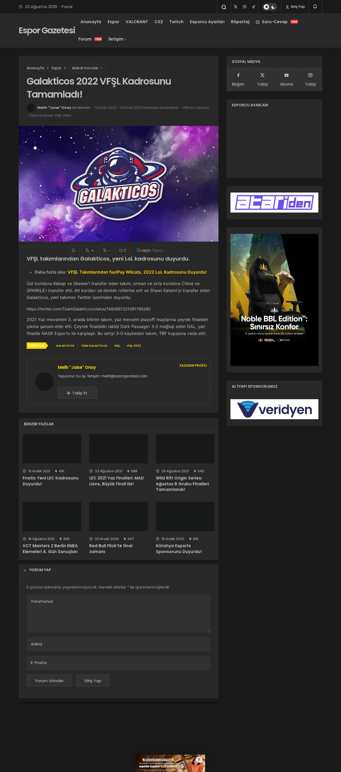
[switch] (269, 7)
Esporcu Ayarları (207, 22)
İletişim (116, 39)
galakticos (65, 346)
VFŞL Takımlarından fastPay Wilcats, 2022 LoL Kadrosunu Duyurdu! (137, 272)
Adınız (36, 644)
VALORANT (137, 22)
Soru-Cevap (279, 22)
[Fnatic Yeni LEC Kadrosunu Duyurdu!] (52, 448)
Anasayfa (90, 22)
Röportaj (240, 22)
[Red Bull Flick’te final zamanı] (118, 516)
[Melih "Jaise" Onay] (46, 381)
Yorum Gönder (49, 680)
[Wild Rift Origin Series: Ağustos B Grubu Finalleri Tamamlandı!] (185, 448)
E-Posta (39, 662)
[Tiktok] (253, 6)
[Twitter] (235, 6)
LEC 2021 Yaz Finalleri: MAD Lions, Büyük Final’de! (116, 481)
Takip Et (79, 393)
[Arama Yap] (224, 7)
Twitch (176, 22)
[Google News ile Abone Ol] (150, 250)
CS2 (159, 22)
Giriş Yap (297, 6)
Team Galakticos (94, 346)
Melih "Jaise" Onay (54, 107)
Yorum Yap (40, 570)
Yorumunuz (42, 601)
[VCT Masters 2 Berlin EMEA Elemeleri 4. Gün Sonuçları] (52, 516)
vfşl (117, 346)
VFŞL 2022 (134, 346)
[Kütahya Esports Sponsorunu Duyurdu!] (185, 516)
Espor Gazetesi (47, 30)
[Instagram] (244, 6)
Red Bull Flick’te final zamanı (110, 548)
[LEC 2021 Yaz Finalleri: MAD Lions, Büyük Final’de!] (118, 448)
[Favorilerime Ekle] (74, 250)
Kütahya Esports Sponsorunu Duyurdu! (179, 548)
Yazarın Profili (193, 365)
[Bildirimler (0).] (315, 6)
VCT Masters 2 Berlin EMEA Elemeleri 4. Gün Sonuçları (50, 548)
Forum (89, 39)
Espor (113, 22)
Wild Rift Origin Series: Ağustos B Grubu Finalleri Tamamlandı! (182, 484)
